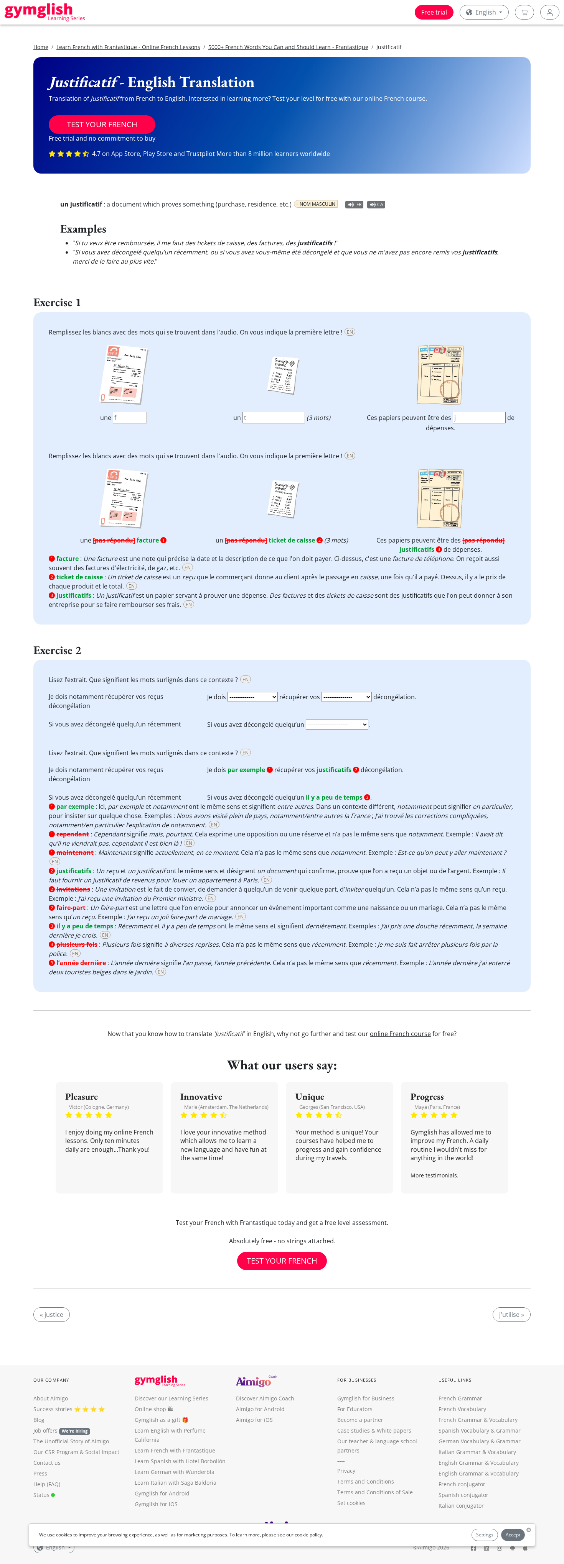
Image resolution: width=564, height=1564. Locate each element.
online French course (400, 1034)
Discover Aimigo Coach (265, 1398)
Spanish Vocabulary (464, 1430)
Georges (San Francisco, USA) (332, 1106)
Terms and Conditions (365, 1481)
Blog (39, 1419)
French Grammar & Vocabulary (478, 1419)
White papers (394, 1430)
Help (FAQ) (46, 1484)
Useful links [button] (455, 1380)
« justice (51, 1314)
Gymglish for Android (162, 1493)
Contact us (47, 1462)
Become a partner (360, 1419)
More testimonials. (434, 1175)
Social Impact (102, 1452)
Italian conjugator (461, 1505)
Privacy (346, 1470)
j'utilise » (511, 1314)
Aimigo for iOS (254, 1419)
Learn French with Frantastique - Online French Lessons (128, 47)
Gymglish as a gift (157, 1419)
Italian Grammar (460, 1452)
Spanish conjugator (463, 1494)
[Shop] (524, 12)
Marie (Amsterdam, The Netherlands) (226, 1106)
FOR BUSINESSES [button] (356, 1380)
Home (40, 47)
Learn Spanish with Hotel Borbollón (180, 1461)
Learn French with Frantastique (175, 1450)
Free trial (434, 12)
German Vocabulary (464, 1441)
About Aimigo (50, 1398)
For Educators (355, 1409)
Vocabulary (502, 1452)
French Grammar (460, 1398)
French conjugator (462, 1484)
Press (40, 1473)
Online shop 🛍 (154, 1409)
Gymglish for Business (365, 1398)
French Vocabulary (462, 1409)
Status (42, 1494)
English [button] (486, 12)
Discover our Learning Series (171, 1398)
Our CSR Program (55, 1452)
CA (380, 204)
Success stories (53, 1409)
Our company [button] (51, 1380)
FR (358, 204)
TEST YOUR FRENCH (102, 124)
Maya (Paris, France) (437, 1106)
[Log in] (549, 12)
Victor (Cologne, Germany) (99, 1106)
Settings (484, 1534)
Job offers (60, 1430)
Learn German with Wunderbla (174, 1471)
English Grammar (461, 1462)
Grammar (508, 1430)
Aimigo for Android (260, 1409)
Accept (513, 1534)
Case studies (353, 1430)
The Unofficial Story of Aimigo (71, 1441)
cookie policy (308, 1534)
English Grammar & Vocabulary (479, 1473)
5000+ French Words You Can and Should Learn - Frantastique (288, 47)
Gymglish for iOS (156, 1504)
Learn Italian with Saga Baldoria (175, 1482)
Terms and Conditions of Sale (375, 1492)
